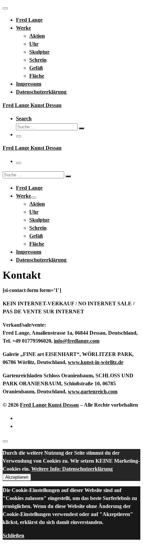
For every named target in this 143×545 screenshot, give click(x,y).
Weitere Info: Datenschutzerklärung (72, 469)
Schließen (13, 535)
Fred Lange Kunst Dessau (49, 405)
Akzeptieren (16, 477)
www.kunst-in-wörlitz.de (95, 362)
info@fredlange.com (76, 341)
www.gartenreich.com (92, 391)
